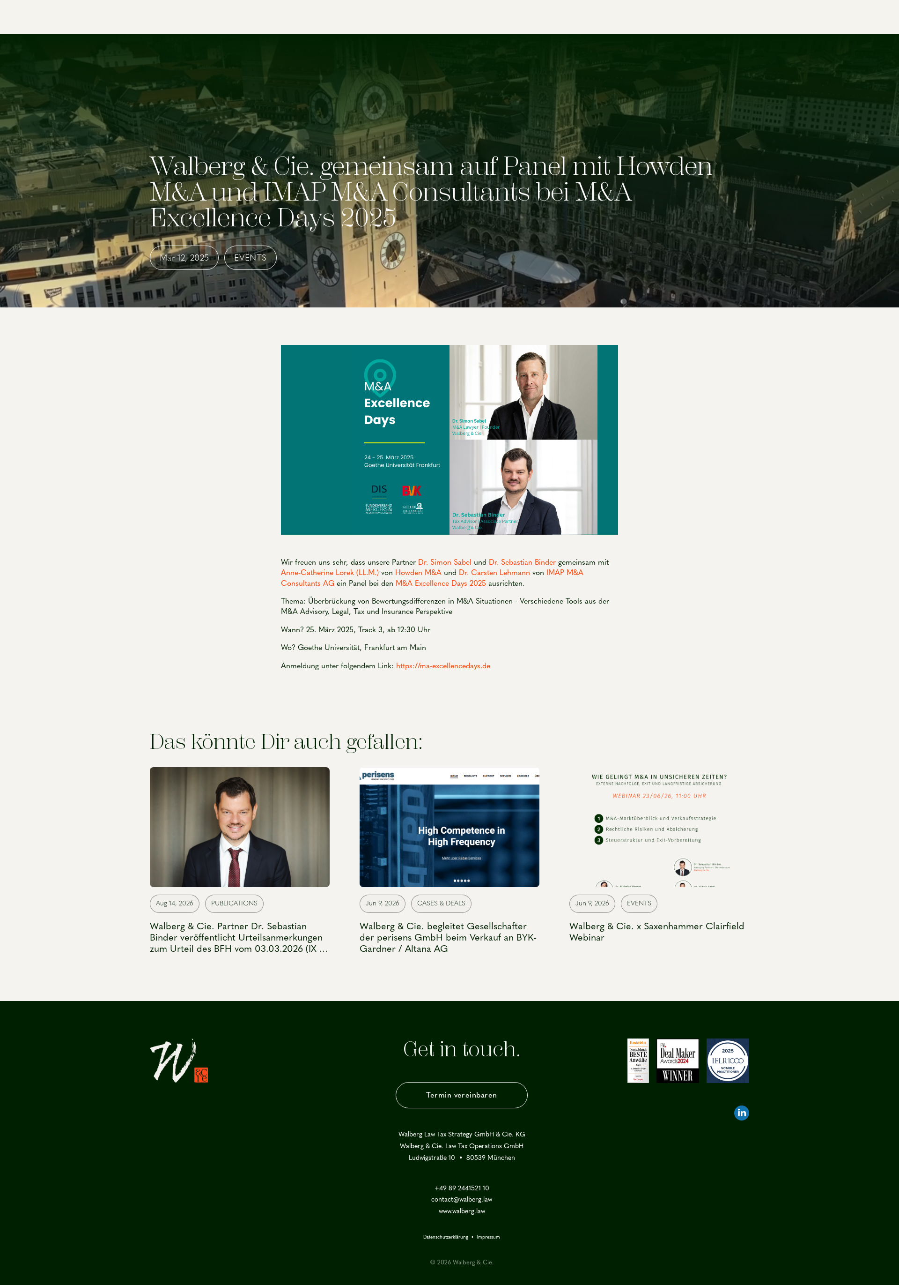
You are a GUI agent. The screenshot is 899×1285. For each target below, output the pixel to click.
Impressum (488, 1237)
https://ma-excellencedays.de (443, 665)
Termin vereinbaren (461, 1095)
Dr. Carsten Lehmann (494, 572)
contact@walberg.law (461, 1199)
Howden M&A (418, 572)
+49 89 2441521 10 (462, 1188)
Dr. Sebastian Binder (522, 562)
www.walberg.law (462, 1211)
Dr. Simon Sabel (445, 562)
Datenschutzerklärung (445, 1237)
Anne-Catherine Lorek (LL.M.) (330, 572)
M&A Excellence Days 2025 (439, 583)
